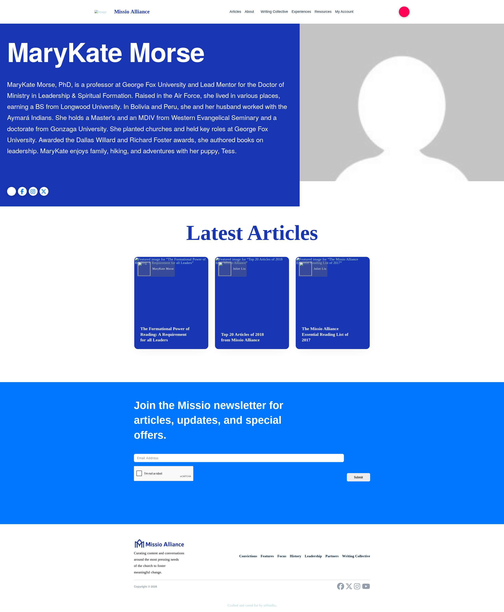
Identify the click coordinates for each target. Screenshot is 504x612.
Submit (358, 477)
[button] (404, 12)
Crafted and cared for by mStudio (252, 605)
